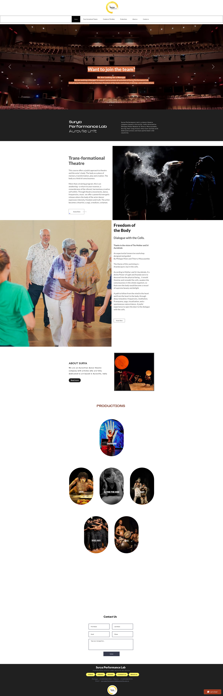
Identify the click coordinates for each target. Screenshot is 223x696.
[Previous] (10, 67)
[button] (123, 19)
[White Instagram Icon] (215, 350)
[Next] (213, 67)
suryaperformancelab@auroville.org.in (115, 681)
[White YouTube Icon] (215, 355)
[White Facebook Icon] (215, 352)
